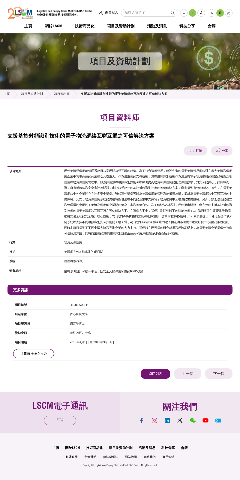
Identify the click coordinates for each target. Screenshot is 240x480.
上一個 (187, 374)
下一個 (218, 374)
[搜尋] (172, 13)
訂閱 (60, 420)
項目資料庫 (62, 94)
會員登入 (111, 12)
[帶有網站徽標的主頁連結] (50, 13)
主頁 (7, 94)
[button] (218, 420)
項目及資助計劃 (32, 94)
